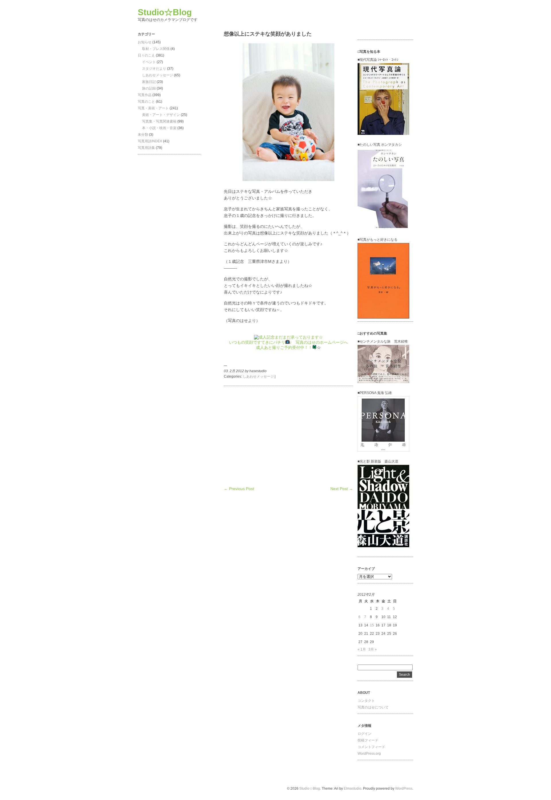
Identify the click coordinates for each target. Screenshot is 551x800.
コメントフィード (371, 747)
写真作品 (145, 95)
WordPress (403, 789)
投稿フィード (368, 740)
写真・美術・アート (153, 108)
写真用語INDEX (150, 141)
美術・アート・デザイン (161, 115)
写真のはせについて (373, 707)
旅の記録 (149, 88)
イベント (149, 62)
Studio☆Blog (165, 12)
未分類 (143, 135)
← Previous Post (239, 488)
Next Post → (341, 488)
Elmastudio (352, 789)
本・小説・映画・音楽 (159, 128)
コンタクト (366, 701)
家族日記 (149, 82)
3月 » (372, 649)
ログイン (364, 734)
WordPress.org (369, 754)
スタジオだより (154, 69)
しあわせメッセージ (157, 75)
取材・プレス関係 (156, 49)
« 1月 (362, 649)
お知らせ (145, 42)
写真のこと (146, 102)
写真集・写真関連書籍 (159, 121)
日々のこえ (146, 55)
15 (372, 625)
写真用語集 (146, 148)
